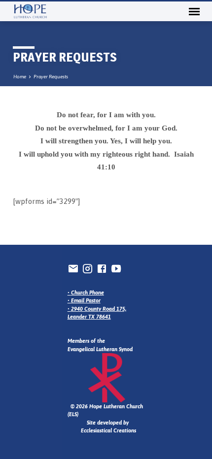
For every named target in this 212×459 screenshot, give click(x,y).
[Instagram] (87, 268)
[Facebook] (101, 268)
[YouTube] (116, 268)
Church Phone (87, 292)
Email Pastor (86, 300)
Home (19, 76)
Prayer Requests (51, 76)
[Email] (73, 268)
